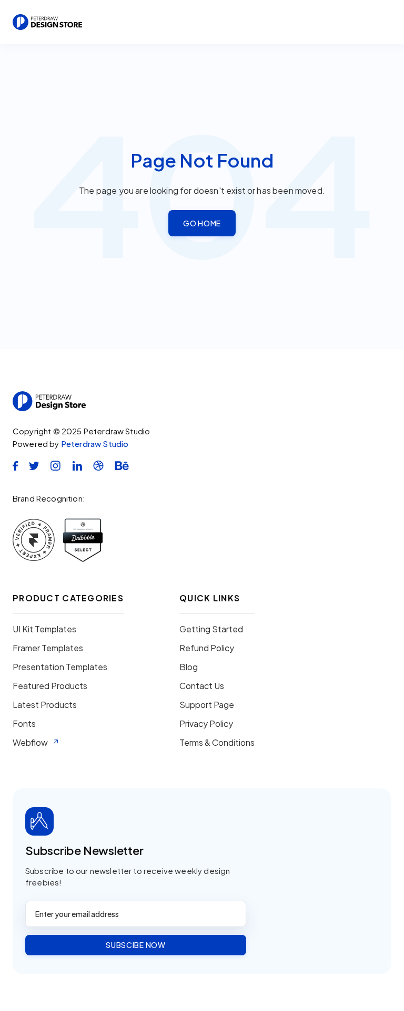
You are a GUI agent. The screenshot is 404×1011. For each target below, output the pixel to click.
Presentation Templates (60, 667)
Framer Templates (48, 648)
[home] (47, 22)
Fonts (24, 723)
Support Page (206, 705)
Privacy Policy (206, 723)
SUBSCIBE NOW (135, 945)
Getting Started (211, 629)
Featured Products (50, 686)
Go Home (202, 223)
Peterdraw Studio (95, 444)
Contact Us (201, 686)
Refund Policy (206, 648)
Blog (188, 667)
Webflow (30, 742)
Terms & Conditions (217, 742)
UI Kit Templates (44, 629)
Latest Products (45, 705)
